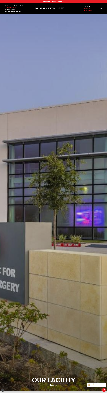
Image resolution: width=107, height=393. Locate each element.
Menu (101, 8)
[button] (2, 390)
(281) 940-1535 (86, 6)
